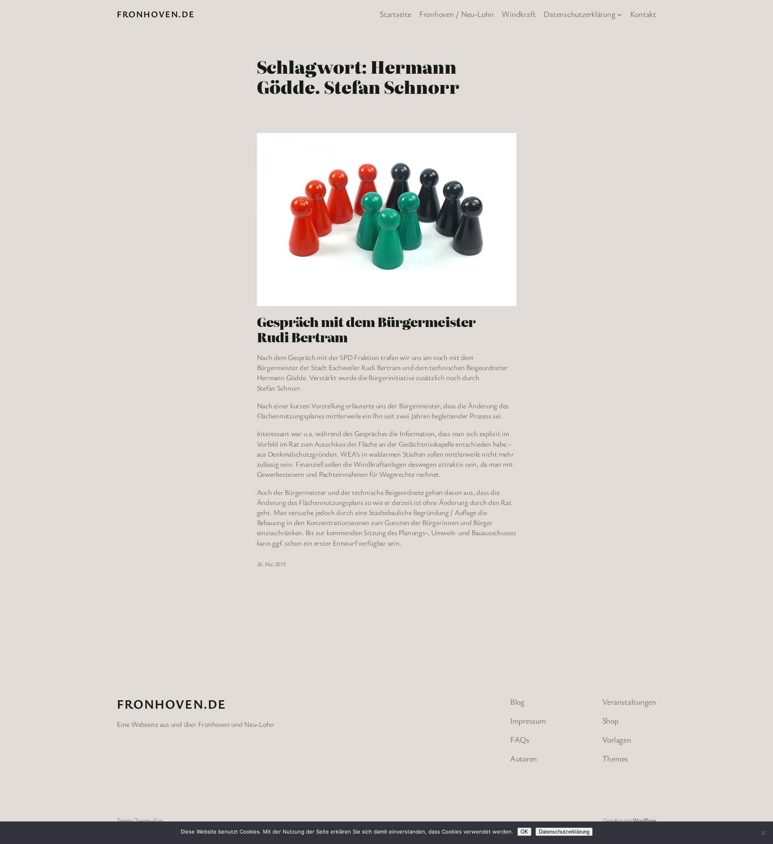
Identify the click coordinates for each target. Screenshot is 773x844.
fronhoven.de (155, 14)
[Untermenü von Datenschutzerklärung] (619, 14)
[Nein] (763, 833)
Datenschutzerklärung (564, 832)
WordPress (644, 820)
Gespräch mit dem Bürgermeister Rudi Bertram (366, 329)
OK (524, 832)
